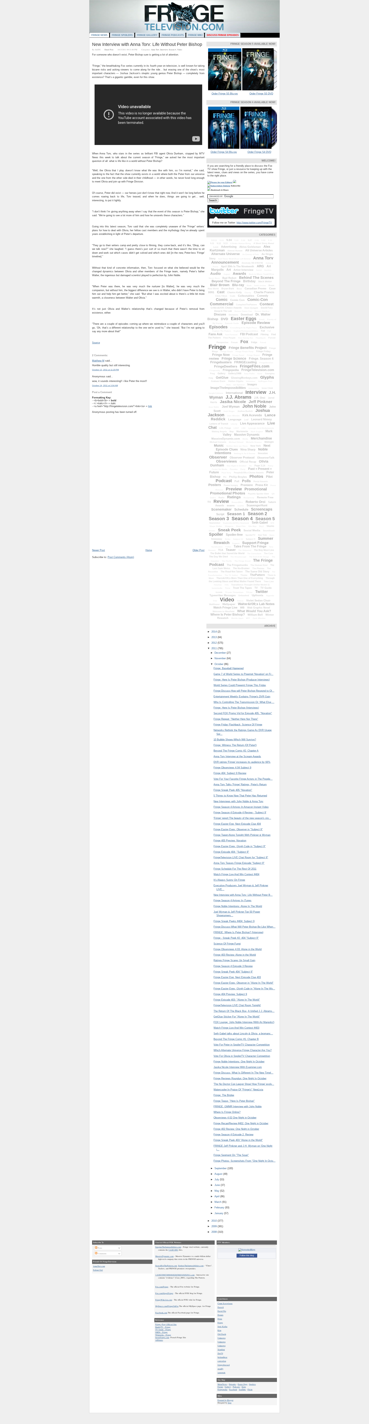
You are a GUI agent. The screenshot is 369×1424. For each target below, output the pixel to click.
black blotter (265, 281)
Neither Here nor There (237, 446)
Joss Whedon (233, 416)
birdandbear (222, 1357)
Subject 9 (250, 539)
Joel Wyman (231, 406)
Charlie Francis (264, 292)
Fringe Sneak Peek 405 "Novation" (233, 790)
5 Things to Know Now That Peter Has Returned (240, 795)
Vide (215, 601)
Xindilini (221, 1349)
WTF (248, 618)
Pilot (269, 476)
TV (256, 587)
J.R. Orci (259, 397)
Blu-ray (238, 285)
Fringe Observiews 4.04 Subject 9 (232, 767)
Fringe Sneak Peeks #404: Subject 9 (234, 921)
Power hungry (231, 485)
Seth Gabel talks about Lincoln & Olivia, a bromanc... (243, 1033)
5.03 (222, 240)
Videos (240, 601)
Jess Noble (214, 407)
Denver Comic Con (243, 311)
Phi (224, 477)
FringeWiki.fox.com (163, 1299)
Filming (264, 334)
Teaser (231, 549)
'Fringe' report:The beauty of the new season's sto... (242, 818)
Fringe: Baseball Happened (229, 668)
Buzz (239, 288)
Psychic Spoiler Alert (258, 494)
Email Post (109, 49)
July (217, 1179)
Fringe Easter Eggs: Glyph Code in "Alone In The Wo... (244, 988)
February (219, 1207)
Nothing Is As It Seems (244, 453)
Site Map (252, 526)
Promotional (255, 489)
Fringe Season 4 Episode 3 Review (233, 966)
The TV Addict (231, 575)
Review (221, 501)
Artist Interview (243, 269)
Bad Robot (229, 277)
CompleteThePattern (246, 304)
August (227, 274)
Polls (246, 481)
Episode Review (256, 323)
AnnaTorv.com (99, 1266)
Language (234, 419)
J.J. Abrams (238, 397)
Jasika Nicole (233, 401)
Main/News (222, 1384)
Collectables (246, 295)
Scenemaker (221, 509)
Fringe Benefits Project (248, 348)
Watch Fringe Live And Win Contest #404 (236, 874)
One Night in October (236, 466)
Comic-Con (257, 299)
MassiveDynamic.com (225, 438)
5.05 (236, 240)
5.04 (229, 240)
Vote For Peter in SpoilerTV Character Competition (242, 1044)
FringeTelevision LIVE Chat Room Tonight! (237, 1005)
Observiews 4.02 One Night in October (235, 1117)
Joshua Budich (245, 411)
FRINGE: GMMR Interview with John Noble (238, 1106)
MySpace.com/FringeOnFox (167, 1306)
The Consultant (254, 553)
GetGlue (222, 377)
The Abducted (244, 550)
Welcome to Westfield (223, 611)
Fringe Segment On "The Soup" (231, 1155)
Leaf (246, 419)
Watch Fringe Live (225, 607)
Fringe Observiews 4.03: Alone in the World (238, 949)
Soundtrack (269, 530)
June (217, 1185)
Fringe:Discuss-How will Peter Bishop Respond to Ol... (244, 690)
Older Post (198, 550)
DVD (224, 319)
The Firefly (227, 561)
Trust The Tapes (242, 587)
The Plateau (258, 568)
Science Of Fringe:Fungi (227, 943)
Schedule (241, 509)
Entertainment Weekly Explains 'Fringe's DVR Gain (242, 696)
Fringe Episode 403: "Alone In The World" (237, 999)
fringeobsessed (224, 1365)
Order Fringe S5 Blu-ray (225, 93)
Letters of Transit (218, 423)
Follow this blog (247, 1255)
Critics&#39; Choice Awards (226, 307)
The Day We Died (218, 556)
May (217, 1190)
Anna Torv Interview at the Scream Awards (237, 756)
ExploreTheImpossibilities (246, 331)
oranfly (220, 1368)
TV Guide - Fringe (163, 1329)
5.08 (257, 240)
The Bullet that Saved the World (227, 553)
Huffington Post (265, 381)
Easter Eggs (243, 318)
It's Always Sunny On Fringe (229, 879)
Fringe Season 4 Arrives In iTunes (232, 900)
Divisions (233, 315)
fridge (254, 342)
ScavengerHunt (257, 505)
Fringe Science (234, 358)
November (220, 658)
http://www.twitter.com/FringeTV (254, 222)
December (220, 652)
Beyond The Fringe (226, 281)
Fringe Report (253, 355)
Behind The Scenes (256, 278)
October (219, 664)
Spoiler (216, 534)
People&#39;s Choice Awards (249, 472)
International (234, 392)
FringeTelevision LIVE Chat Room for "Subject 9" (241, 857)
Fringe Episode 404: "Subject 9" (231, 851)
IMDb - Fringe (161, 1332)
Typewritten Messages (222, 595)
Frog (212, 373)
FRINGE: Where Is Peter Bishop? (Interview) (238, 932)
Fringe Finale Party (244, 351)
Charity (247, 292)
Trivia (227, 588)
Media (245, 439)
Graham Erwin (218, 381)
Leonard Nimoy (261, 419)
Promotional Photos (227, 493)
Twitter (261, 591)
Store (271, 535)
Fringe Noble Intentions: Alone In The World (238, 906)
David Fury (267, 307)
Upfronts (257, 595)
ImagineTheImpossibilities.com (168, 1247)
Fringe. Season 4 (261, 358)
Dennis (220, 1315)
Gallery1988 (234, 373)
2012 (214, 642)
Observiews (226, 461)
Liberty (234, 424)
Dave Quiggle (251, 308)
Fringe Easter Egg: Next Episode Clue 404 (237, 823)
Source (96, 342)
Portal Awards (260, 481)
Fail (263, 331)
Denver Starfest (262, 311)
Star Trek (262, 535)
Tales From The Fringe (250, 546)
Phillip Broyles (238, 476)
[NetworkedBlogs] (246, 1249)
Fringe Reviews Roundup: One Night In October (240, 1078)
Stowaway (216, 539)
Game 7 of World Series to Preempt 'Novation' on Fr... (243, 674)
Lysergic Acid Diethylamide (261, 428)
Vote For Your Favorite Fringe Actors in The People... (243, 778)
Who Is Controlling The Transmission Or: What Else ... (244, 702)
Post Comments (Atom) (121, 557)
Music (219, 445)
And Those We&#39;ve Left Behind (234, 259)
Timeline (218, 585)
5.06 (243, 240)
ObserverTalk (265, 457)
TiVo (226, 585)
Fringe (217, 347)
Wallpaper (228, 604)
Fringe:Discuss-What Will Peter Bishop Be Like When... (244, 926)
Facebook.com (161, 1312)
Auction (267, 270)
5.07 (250, 240)
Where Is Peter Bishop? (227, 614)
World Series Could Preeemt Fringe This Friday (240, 685)
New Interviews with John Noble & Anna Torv (238, 801)
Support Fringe (255, 543)
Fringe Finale (227, 351)
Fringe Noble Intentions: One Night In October (239, 1061)
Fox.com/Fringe (161, 1286)
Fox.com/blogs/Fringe (164, 1293)
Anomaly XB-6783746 (252, 263)
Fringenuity (214, 370)
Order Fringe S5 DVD (261, 93)
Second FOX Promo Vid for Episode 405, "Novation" (243, 713)
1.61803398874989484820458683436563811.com (174, 1274)
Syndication (217, 547)
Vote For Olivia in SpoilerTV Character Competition (242, 1056)
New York (255, 446)
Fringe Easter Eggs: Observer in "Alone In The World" (243, 982)
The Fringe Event (242, 561)
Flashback (261, 338)
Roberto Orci (255, 502)
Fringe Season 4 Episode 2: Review (233, 1134)
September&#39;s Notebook (236, 523)
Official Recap (248, 461)
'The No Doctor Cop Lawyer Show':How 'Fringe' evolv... (244, 1084)
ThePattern (257, 574)
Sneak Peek (229, 530)
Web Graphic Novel (258, 607)
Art (228, 269)
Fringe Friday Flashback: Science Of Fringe (238, 724)
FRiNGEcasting (245, 362)
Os (250, 466)
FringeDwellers (225, 366)
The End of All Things (259, 557)
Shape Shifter (215, 526)
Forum (234, 342)
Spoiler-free (234, 534)
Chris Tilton (221, 296)
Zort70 (220, 1353)
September (214, 523)
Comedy (262, 295)
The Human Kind (259, 565)
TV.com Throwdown (234, 592)
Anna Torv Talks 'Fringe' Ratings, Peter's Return (240, 784)
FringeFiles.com (254, 366)
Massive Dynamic (247, 434)
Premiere (247, 485)
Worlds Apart (237, 618)
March (218, 1201)
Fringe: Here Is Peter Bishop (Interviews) (236, 707)
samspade (221, 1372)
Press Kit (261, 485)
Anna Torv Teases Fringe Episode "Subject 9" (239, 863)
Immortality (253, 388)
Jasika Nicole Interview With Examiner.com (238, 1067)
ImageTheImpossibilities (228, 387)
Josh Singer (229, 411)
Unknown (221, 1338)
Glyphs (267, 377)
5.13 (226, 243)
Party (242, 469)
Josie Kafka (222, 1326)
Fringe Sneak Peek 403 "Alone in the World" (238, 1140)
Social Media (252, 530)
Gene (259, 374)
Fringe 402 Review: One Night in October (236, 1129)
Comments (101, 1253)
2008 (214, 1231)
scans (231, 505)
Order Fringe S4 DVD (259, 152)
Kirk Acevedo (252, 415)
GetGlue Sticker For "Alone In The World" (237, 1016)
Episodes (218, 327)
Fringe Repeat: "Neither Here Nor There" (236, 719)
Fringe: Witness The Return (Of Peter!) (235, 745)
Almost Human (235, 250)
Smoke (212, 531)
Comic (222, 299)
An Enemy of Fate (250, 254)
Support (235, 543)
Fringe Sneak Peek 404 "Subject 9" (233, 971)
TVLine (249, 592)
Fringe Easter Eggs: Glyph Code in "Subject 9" (240, 846)
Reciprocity (249, 498)
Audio (215, 274)
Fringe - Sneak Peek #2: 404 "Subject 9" (236, 937)
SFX (272, 523)
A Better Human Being (240, 243)
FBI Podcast (249, 334)
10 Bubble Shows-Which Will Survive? (235, 739)
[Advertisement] (121, 522)
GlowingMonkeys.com (244, 377)
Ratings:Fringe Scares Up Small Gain (234, 960)
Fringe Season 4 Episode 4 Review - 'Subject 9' (240, 812)
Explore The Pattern (221, 331)
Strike (227, 539)
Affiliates (159, 1340)
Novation (263, 453)
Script (220, 514)
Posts (99, 1248)
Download (247, 314)
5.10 (270, 240)
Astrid (259, 270)
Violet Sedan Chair (258, 600)
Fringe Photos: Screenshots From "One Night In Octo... (244, 1160)
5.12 (219, 243)
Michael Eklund (236, 442)
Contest (266, 304)
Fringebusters (221, 362)
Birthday (249, 281)
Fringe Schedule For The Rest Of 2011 (235, 868)
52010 (214, 240)
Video (179, 49)
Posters (214, 485)
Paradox (234, 469)
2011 (214, 648)
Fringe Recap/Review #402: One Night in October (241, 1123)
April (217, 1196)
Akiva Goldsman (250, 246)
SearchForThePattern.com (166, 1265)
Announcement (225, 262)
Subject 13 (238, 539)
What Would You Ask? (254, 611)
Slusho (270, 526)
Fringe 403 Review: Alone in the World (235, 954)
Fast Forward (231, 335)
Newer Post (98, 550)
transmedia (217, 588)
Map (231, 431)
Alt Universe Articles (259, 250)
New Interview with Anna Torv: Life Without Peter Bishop (147, 44)
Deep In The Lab (223, 311)
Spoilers (252, 1384)
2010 (214, 1220)
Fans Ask (215, 334)
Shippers (229, 526)
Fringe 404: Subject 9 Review (230, 773)
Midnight (269, 442)
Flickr (250, 1389)
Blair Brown (219, 285)
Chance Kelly (234, 292)
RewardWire (237, 502)
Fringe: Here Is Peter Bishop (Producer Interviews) (242, 679)
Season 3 (219, 518)
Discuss (220, 314)
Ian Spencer (239, 385)
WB (242, 607)
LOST (236, 428)
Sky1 (261, 526)
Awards (239, 274)
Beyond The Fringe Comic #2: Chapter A (236, 750)
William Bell (255, 614)
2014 (214, 631)
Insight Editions (216, 393)
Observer (218, 457)
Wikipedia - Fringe (163, 1335)
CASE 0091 (173, 1249)
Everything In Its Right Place (243, 328)
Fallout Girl (98, 1270)
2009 (214, 1226)
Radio (221, 497)
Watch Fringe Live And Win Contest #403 (236, 1027)
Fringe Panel (238, 355)
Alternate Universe (225, 254)
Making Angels (219, 431)
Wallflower (214, 604)
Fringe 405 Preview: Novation (230, 840)
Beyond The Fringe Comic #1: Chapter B (236, 1039)
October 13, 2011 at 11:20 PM (105, 370)
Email (261, 319)
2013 (214, 637)
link (150, 406)
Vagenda (270, 595)
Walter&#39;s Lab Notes (256, 604)
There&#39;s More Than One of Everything (239, 578)
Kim (219, 1330)
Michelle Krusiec (254, 442)
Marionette (242, 431)
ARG (260, 266)
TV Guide (266, 587)
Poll (236, 481)
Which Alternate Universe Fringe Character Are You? (243, 1050)
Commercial (221, 304)
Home (148, 550)
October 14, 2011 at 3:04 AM (105, 385)
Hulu (228, 385)
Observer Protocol (242, 457)
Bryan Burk (227, 288)
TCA (220, 550)
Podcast (224, 480)
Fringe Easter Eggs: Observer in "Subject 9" (238, 829)
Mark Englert (257, 432)
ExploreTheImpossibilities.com (191, 1265)
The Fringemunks (237, 565)
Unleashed (243, 595)
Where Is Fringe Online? (227, 1112)
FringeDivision (266, 363)
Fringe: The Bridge (224, 1095)
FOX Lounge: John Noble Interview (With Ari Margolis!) (244, 1022)
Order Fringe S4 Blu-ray (224, 152)
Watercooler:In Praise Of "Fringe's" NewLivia (238, 1089)
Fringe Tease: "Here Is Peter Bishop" (234, 1100)
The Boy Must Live (264, 550)
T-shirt (228, 547)
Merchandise (261, 438)
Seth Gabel (260, 522)
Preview (234, 489)
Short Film (241, 526)
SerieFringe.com (162, 1337)
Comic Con (237, 299)
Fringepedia (231, 370)
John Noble (254, 406)
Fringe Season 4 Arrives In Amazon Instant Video (241, 807)
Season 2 (257, 513)
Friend (263, 342)
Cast (220, 292)
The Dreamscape (238, 557)
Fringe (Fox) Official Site (166, 1324)
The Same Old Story (257, 571)
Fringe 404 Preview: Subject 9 (230, 994)
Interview (164, 49)
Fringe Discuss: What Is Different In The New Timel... (243, 1072)
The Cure (268, 553)
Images (252, 384)
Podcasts (236, 1386)
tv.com (219, 592)
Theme (243, 575)
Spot (229, 1402)
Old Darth (222, 1334)
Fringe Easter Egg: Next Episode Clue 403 (237, 977)
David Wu (222, 1311)
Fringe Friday (263, 351)
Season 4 (172, 49)
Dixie (220, 1318)
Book (249, 285)
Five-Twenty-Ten (245, 338)
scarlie (240, 506)
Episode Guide (232, 323)
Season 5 (265, 518)
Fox (244, 341)
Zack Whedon (259, 618)
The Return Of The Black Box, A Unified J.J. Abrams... (244, 1011)
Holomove (250, 381)
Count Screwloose (225, 1303)
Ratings (234, 497)
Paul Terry (226, 473)
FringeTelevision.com (257, 370)
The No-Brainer (241, 568)
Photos (256, 476)
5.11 (212, 243)
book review (260, 285)
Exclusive (267, 327)
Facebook (233, 1389)
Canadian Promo (255, 288)
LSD (243, 428)
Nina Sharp (247, 449)
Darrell (221, 1307)
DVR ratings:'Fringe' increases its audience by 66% (242, 762)
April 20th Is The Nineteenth (237, 266)
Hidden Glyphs (235, 381)
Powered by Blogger (225, 1400)
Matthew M (98, 360)
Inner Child (267, 388)
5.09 (263, 240)
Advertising (229, 246)
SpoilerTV (250, 535)
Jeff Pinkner (260, 401)
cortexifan (222, 1361)
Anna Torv (155, 49)
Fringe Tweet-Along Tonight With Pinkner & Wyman (242, 835)
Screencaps (261, 509)
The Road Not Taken (232, 571)
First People (229, 338)
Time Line (269, 581)
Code (232, 296)
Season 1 (236, 514)
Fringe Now (221, 355)
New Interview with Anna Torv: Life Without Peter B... (243, 894)
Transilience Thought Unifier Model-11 (250, 585)
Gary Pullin (249, 374)
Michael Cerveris (218, 442)
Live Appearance (252, 423)
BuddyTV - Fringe (162, 1327)
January (219, 1213)
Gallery (221, 373)
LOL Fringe (225, 428)
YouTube (242, 1389)
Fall (269, 331)
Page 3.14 (259, 465)
